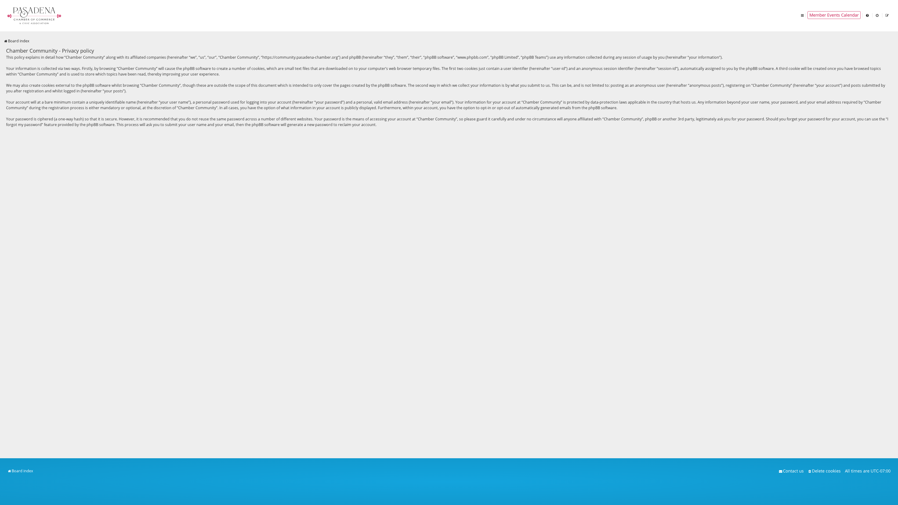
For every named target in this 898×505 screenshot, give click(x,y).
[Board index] (34, 15)
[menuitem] (867, 15)
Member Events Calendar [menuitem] (834, 15)
